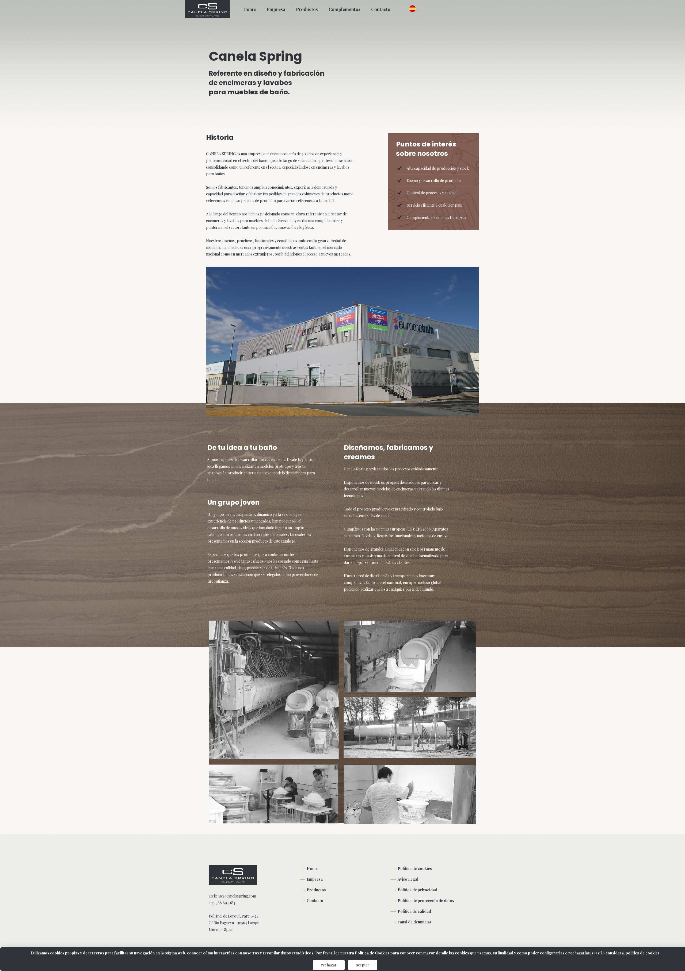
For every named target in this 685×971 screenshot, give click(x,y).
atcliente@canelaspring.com (232, 896)
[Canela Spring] (207, 9)
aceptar (362, 965)
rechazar (329, 965)
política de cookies (643, 952)
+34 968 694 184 (222, 902)
